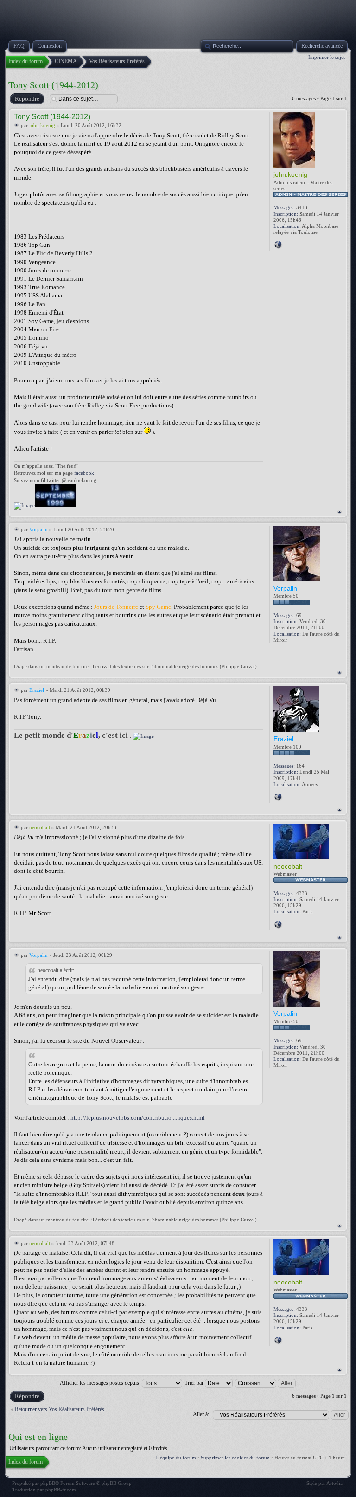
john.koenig (42, 125)
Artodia (334, 1483)
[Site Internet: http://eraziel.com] (278, 796)
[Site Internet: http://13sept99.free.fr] (278, 244)
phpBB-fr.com (60, 1489)
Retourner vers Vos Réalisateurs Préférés (59, 1409)
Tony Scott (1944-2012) (53, 85)
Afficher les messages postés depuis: (101, 1383)
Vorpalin (38, 529)
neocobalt (39, 827)
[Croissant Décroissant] (266, 1383)
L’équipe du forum (175, 1457)
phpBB (47, 1483)
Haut (339, 512)
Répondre (27, 98)
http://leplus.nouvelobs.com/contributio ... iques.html (137, 1117)
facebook (84, 473)
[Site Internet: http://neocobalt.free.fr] (278, 924)
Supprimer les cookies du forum (235, 1457)
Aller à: (201, 1414)
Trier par (194, 1383)
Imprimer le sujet (326, 57)
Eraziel (36, 690)
